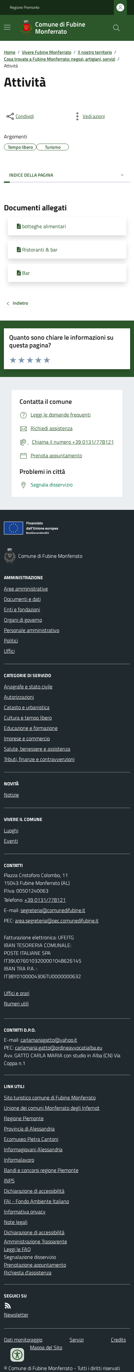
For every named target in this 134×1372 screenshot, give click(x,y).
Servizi (77, 1339)
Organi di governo (23, 620)
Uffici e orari (16, 993)
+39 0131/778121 (45, 900)
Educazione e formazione (31, 728)
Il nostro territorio (95, 52)
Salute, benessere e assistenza (37, 749)
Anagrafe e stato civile (28, 686)
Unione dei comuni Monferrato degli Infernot (52, 1108)
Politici (11, 640)
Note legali (15, 1222)
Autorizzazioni (19, 697)
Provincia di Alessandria (29, 1128)
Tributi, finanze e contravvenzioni (39, 759)
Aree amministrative (26, 588)
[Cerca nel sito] (113, 28)
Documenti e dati (22, 599)
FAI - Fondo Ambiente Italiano (36, 1201)
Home (9, 52)
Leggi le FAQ (17, 1249)
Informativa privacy (25, 1211)
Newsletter (16, 1315)
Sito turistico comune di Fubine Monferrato (50, 1097)
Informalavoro (19, 1160)
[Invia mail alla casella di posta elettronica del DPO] (48, 1040)
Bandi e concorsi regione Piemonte (41, 1170)
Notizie (11, 795)
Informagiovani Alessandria (33, 1149)
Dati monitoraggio (23, 1339)
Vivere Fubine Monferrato (46, 52)
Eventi (11, 841)
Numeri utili (16, 1003)
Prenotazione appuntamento (35, 1265)
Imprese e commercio (27, 738)
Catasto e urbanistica (26, 707)
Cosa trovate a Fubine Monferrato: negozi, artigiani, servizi (59, 58)
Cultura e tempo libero (28, 717)
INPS (9, 1180)
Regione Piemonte (24, 7)
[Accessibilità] (17, 1355)
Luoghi (11, 830)
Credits (118, 1339)
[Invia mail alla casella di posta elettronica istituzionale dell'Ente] (52, 910)
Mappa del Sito (46, 1347)
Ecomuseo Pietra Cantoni (31, 1139)
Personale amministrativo (31, 630)
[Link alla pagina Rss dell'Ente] (8, 1305)
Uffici (9, 651)
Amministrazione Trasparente (35, 1241)
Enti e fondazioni (22, 609)
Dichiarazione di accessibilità (34, 1191)
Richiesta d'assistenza (27, 1272)
